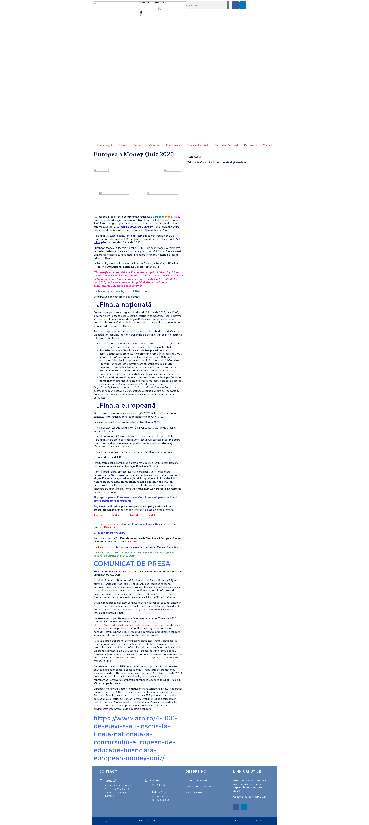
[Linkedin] (242, 5)
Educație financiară (197, 145)
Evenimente (173, 145)
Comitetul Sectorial (226, 145)
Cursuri (123, 145)
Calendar (154, 145)
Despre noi (250, 145)
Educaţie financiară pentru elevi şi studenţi (217, 162)
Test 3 (134, 515)
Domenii (138, 145)
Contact (267, 145)
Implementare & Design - (251, 821)
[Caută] (228, 5)
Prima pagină (104, 145)
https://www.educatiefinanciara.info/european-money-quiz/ (131, 625)
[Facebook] (235, 5)
